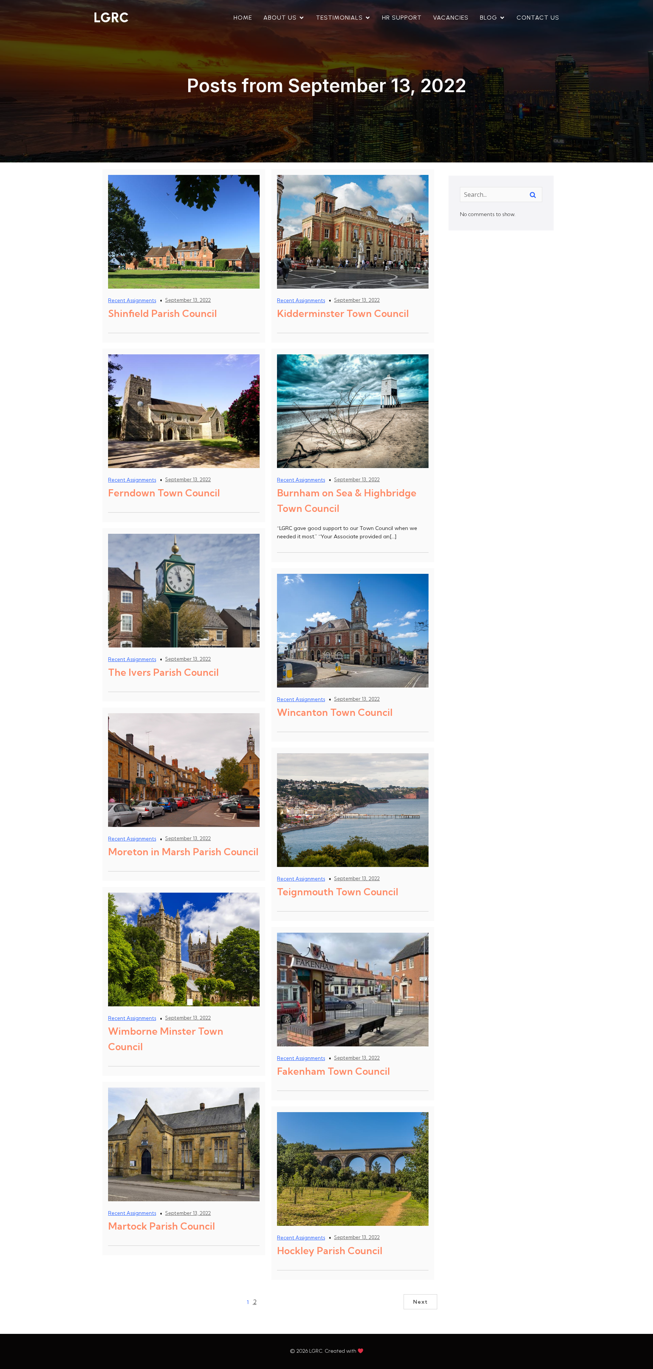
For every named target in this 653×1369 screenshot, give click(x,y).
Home (243, 17)
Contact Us (538, 17)
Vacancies (451, 17)
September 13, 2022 (188, 300)
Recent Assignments (132, 300)
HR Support (402, 17)
